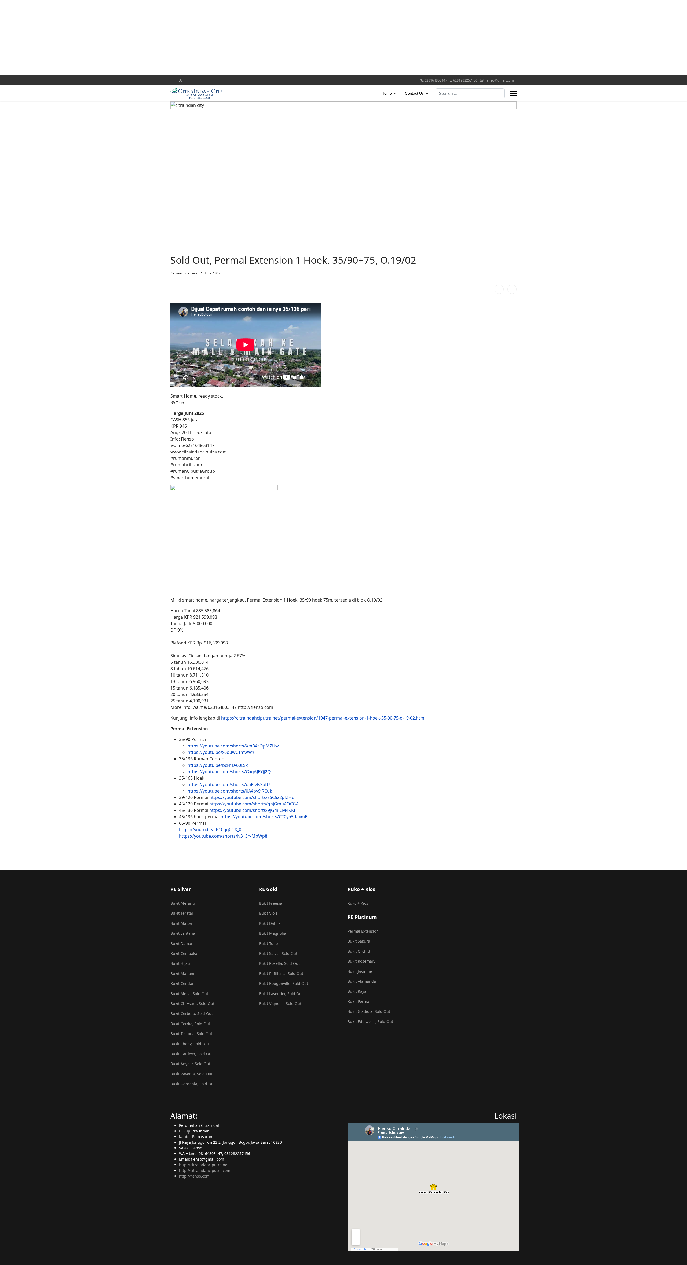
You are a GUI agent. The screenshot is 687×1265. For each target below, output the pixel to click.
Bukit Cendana (183, 983)
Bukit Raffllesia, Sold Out (281, 973)
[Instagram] (222, 80)
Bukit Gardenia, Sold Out (192, 1083)
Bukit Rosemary (361, 961)
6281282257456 (465, 80)
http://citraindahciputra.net (204, 1164)
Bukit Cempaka (183, 953)
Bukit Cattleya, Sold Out (191, 1053)
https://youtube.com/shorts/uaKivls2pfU (229, 784)
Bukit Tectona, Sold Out (191, 1033)
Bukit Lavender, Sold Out (281, 993)
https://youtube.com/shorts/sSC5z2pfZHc (251, 797)
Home (387, 93)
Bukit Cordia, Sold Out (190, 1023)
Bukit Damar (181, 943)
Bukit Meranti (182, 903)
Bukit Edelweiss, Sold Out (370, 1021)
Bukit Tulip (268, 943)
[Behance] (230, 80)
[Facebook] (171, 80)
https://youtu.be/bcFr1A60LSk (218, 765)
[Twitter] (180, 80)
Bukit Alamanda (362, 981)
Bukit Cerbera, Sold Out (191, 1013)
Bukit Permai (359, 1001)
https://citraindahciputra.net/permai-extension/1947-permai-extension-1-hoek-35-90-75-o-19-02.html (323, 718)
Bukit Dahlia (270, 923)
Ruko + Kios (358, 903)
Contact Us (414, 93)
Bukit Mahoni (182, 973)
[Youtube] (197, 80)
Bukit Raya (357, 991)
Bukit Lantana (182, 933)
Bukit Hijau (180, 963)
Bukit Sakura (359, 941)
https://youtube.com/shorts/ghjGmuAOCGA (254, 804)
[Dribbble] (214, 80)
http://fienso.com (194, 1176)
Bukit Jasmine (360, 971)
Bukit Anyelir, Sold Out (190, 1063)
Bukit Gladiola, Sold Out (369, 1011)
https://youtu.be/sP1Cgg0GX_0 (210, 830)
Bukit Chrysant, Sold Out (192, 1003)
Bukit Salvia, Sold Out (278, 953)
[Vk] (264, 80)
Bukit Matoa (181, 923)
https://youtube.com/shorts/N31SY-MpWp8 (223, 836)
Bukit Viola (268, 913)
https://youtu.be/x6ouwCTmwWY (221, 752)
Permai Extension (184, 273)
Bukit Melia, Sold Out (189, 993)
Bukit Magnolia (272, 933)
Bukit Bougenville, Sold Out (283, 983)
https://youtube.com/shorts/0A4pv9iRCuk (230, 791)
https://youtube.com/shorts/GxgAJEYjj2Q (229, 772)
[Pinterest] (189, 80)
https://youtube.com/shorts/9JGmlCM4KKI (252, 810)
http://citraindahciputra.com (204, 1170)
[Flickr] (255, 80)
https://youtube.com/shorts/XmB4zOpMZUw (233, 746)
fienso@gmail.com (499, 80)
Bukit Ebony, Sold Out (189, 1043)
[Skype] (239, 80)
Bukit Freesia (270, 903)
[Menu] (513, 93)
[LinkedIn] (512, 289)
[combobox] (470, 93)
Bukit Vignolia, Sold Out (280, 1003)
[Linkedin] (205, 80)
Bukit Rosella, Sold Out (279, 963)
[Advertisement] (161, 37)
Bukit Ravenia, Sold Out (191, 1073)
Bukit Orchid (359, 951)
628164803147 (436, 80)
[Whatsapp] (247, 80)
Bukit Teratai (181, 913)
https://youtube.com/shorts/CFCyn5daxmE (264, 817)
